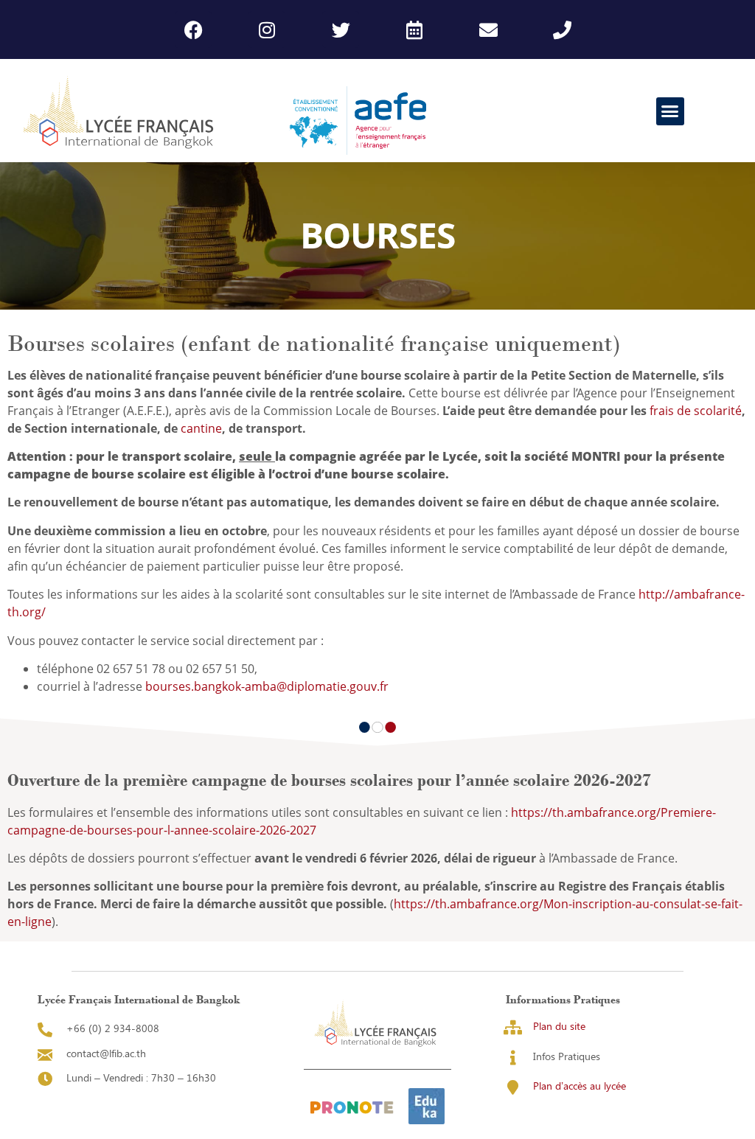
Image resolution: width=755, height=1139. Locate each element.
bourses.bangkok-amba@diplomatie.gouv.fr (267, 686)
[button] (670, 111)
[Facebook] (193, 29)
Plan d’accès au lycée (579, 1086)
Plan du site (559, 1026)
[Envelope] (488, 29)
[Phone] (561, 29)
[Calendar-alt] (414, 29)
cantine (201, 428)
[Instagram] (266, 29)
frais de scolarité (696, 411)
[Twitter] (340, 29)
